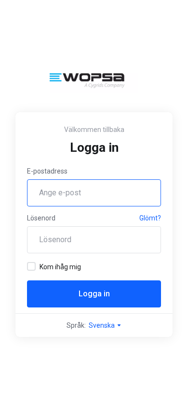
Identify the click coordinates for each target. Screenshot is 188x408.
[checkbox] (31, 266)
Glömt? (150, 218)
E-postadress (47, 171)
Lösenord (41, 218)
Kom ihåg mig (60, 267)
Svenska (102, 325)
